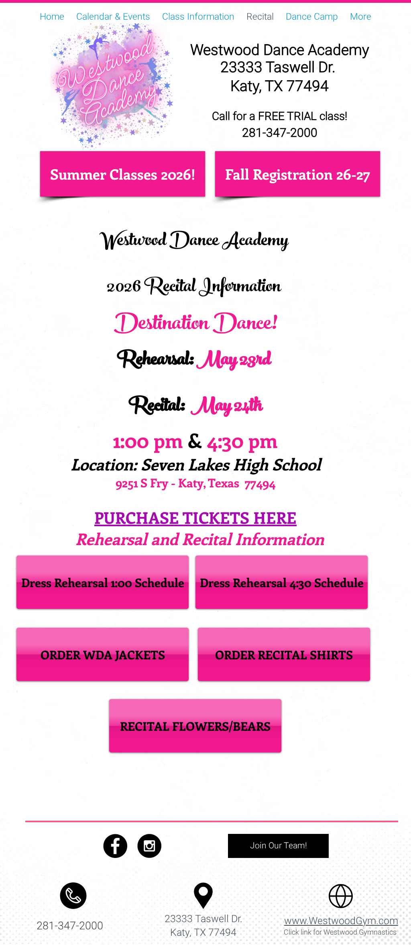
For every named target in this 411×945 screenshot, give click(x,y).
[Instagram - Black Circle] (149, 846)
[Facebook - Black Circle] (115, 846)
